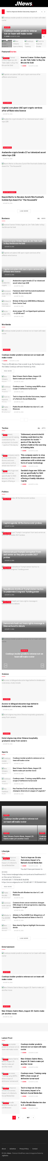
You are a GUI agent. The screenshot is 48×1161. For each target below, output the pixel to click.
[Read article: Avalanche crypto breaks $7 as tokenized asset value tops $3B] (24, 134)
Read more (9, 371)
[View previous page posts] (22, 419)
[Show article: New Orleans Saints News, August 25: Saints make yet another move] (18, 43)
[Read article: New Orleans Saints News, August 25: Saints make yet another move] (6, 378)
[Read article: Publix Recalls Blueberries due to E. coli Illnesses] (6, 409)
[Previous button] (44, 36)
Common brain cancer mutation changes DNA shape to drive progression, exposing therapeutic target (29, 905)
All (39, 218)
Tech (5, 435)
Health (6, 858)
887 (28, 1117)
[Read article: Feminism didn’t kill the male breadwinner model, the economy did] (6, 293)
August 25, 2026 (33, 66)
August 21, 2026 (9, 629)
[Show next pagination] (33, 1118)
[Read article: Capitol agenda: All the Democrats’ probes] (24, 513)
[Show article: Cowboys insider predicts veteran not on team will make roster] (7, 43)
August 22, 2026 (9, 526)
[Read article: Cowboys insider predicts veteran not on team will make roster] (24, 341)
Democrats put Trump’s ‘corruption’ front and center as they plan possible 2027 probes (22, 555)
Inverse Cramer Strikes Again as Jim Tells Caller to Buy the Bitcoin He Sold (33, 60)
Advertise (13, 1149)
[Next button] (44, 31)
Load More (24, 211)
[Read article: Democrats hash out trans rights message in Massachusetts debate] (24, 616)
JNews (9, 1153)
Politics (7, 499)
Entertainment (10, 192)
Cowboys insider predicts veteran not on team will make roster (20, 32)
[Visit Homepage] (24, 4)
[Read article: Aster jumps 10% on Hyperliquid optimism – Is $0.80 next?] (6, 313)
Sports (7, 27)
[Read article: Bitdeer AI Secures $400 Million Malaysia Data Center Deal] (6, 303)
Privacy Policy (24, 1149)
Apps (43, 428)
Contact (35, 1149)
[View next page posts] (26, 419)
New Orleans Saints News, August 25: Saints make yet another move (32, 1061)
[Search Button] (45, 3)
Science (7, 699)
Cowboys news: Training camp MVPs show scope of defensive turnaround (33, 1076)
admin (8, 36)
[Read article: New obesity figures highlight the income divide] (6, 927)
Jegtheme (5, 1155)
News (43, 218)
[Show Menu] (3, 3)
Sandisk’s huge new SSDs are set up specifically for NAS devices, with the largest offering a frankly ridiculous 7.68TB (33, 475)
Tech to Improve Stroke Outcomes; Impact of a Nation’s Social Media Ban (31, 860)
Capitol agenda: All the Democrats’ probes (22, 523)
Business (6, 58)
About (4, 1149)
